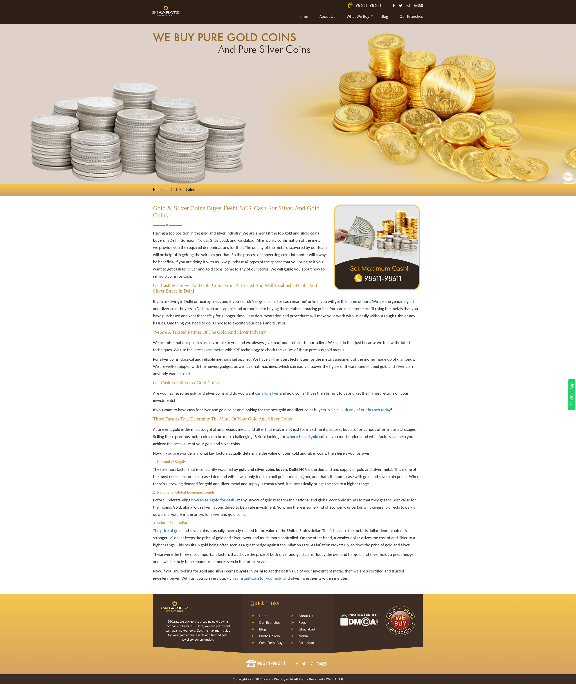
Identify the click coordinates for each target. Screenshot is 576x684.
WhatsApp (571, 391)
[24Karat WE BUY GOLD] (166, 11)
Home (303, 16)
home (158, 190)
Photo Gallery (269, 636)
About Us (327, 16)
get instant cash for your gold (257, 579)
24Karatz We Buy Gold (276, 679)
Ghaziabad (307, 629)
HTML (339, 679)
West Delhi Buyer (272, 642)
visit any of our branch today (366, 410)
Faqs (302, 622)
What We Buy (358, 16)
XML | (330, 679)
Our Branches (411, 16)
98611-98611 (369, 5)
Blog (384, 16)
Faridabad (306, 642)
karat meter (214, 350)
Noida (303, 636)
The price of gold (167, 531)
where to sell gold (302, 437)
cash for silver (267, 393)
